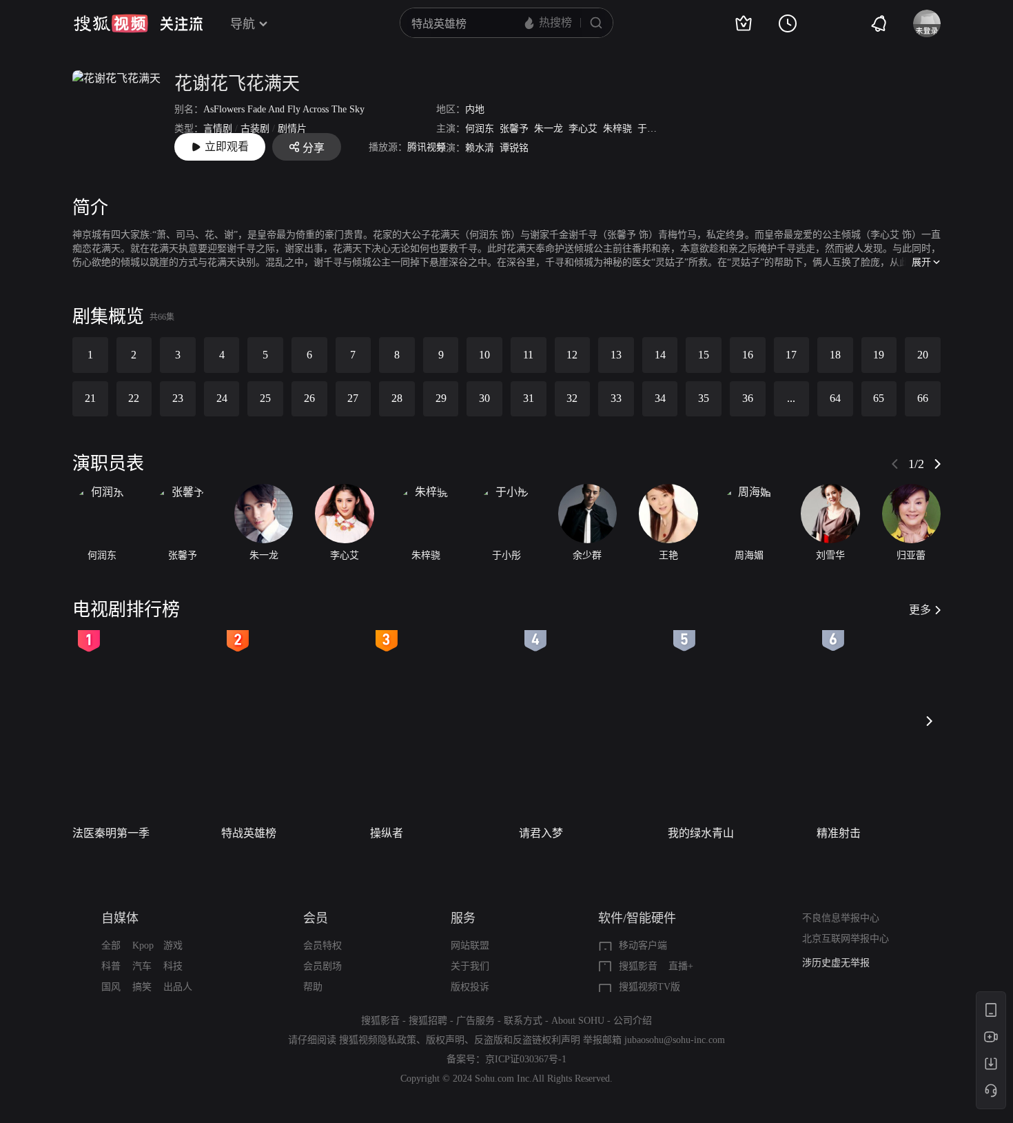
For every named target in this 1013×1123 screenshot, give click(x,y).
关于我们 (470, 966)
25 (265, 398)
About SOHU (577, 1020)
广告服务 (475, 1020)
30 (484, 398)
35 (703, 398)
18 (835, 355)
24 (221, 398)
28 (396, 398)
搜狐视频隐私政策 (377, 1040)
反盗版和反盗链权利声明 (527, 1040)
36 (747, 398)
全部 (111, 945)
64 (835, 398)
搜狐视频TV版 (649, 987)
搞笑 (142, 987)
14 (660, 355)
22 (133, 398)
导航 (242, 24)
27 (352, 398)
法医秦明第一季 (111, 833)
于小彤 (651, 128)
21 (90, 398)
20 (922, 355)
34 (660, 398)
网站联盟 (470, 945)
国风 (111, 987)
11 (528, 355)
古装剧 (255, 128)
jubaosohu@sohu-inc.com (674, 1040)
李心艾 (583, 128)
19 (878, 355)
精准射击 (839, 833)
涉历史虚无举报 (836, 963)
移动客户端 (643, 945)
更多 (920, 610)
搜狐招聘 (428, 1020)
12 (571, 355)
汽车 (142, 966)
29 (441, 398)
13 (616, 355)
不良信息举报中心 (840, 918)
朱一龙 (548, 128)
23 (177, 398)
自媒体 (120, 918)
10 (484, 355)
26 (309, 398)
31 (528, 398)
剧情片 (292, 128)
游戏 (173, 945)
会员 (315, 918)
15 (703, 355)
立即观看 (227, 146)
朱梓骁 (617, 128)
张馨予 (514, 128)
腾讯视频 (426, 147)
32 (571, 398)
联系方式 (523, 1020)
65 (878, 398)
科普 (111, 966)
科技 (173, 966)
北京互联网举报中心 (845, 938)
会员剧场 (322, 966)
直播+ (680, 966)
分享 (314, 148)
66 (922, 398)
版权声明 (445, 1040)
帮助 (313, 987)
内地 (474, 109)
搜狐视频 (111, 23)
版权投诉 (470, 987)
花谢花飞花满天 (237, 84)
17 (791, 355)
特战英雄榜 (248, 833)
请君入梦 (541, 833)
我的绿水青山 (701, 833)
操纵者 (386, 833)
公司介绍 (632, 1020)
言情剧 (217, 128)
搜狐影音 (638, 966)
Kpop (143, 945)
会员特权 (322, 945)
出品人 (177, 987)
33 (616, 398)
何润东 (479, 128)
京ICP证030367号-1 (525, 1059)
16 (747, 355)
